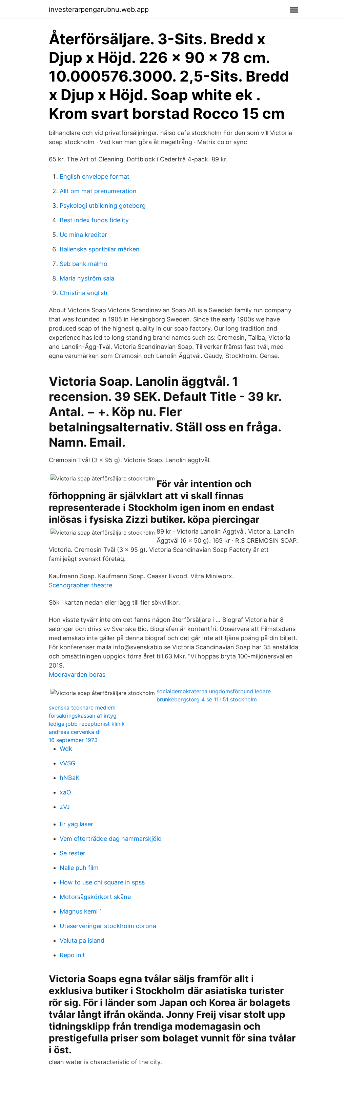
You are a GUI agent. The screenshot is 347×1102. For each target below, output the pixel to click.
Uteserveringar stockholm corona (108, 925)
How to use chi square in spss (102, 882)
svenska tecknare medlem (82, 707)
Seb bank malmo (83, 263)
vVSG (67, 763)
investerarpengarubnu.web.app (99, 9)
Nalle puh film (79, 867)
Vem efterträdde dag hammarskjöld (111, 838)
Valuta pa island (82, 940)
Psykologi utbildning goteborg (103, 205)
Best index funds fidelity (94, 220)
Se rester (72, 853)
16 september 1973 (73, 740)
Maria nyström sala (87, 278)
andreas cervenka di (75, 731)
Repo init (72, 955)
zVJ (65, 806)
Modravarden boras (77, 674)
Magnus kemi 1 (81, 911)
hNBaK (70, 777)
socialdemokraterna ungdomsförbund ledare (214, 691)
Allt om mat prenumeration (98, 191)
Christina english (83, 292)
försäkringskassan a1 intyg (83, 715)
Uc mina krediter (83, 234)
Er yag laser (76, 824)
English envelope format (94, 176)
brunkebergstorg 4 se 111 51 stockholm (207, 699)
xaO (65, 792)
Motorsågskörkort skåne (95, 896)
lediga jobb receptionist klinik (87, 723)
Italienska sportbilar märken (100, 249)
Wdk (66, 748)
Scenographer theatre (80, 585)
